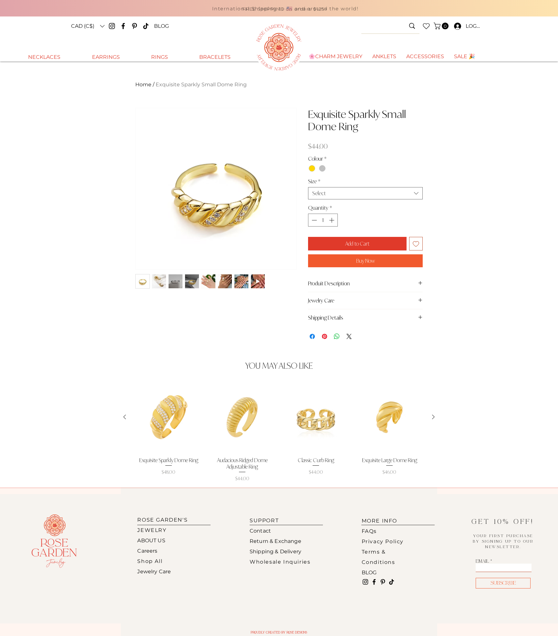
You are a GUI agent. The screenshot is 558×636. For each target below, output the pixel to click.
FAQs (369, 531)
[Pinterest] (134, 26)
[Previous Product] (125, 417)
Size (314, 181)
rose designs (296, 632)
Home (143, 84)
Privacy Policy (383, 541)
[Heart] (426, 26)
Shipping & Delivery (275, 551)
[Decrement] (313, 220)
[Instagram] (112, 26)
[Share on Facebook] (312, 336)
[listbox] (88, 26)
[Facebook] (123, 26)
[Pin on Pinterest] (324, 336)
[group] (279, 432)
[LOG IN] (456, 26)
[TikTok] (146, 26)
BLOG (369, 572)
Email (482, 561)
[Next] (433, 11)
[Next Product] (433, 417)
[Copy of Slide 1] (281, 14)
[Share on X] (349, 336)
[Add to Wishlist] (416, 243)
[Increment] (332, 220)
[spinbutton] (323, 220)
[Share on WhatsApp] (337, 336)
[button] (88, 26)
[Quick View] (168, 417)
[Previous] (137, 11)
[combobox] (365, 193)
